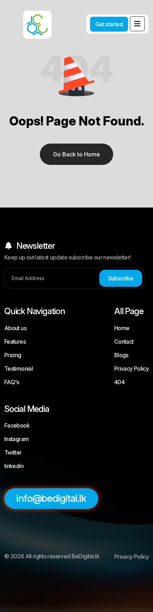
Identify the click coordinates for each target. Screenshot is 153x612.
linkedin (13, 465)
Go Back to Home (76, 154)
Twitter (13, 452)
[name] (137, 23)
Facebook (17, 425)
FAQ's (11, 382)
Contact (124, 341)
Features (15, 341)
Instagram (16, 438)
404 (119, 382)
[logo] (28, 20)
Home (121, 328)
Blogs (121, 355)
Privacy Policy (131, 368)
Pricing (12, 355)
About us (15, 328)
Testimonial (18, 368)
